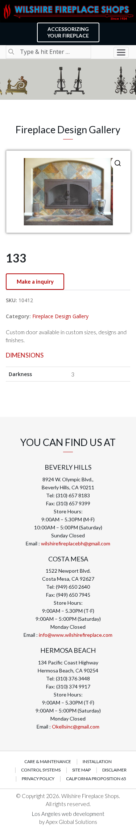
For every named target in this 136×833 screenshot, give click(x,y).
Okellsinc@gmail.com (75, 726)
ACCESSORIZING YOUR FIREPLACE (68, 32)
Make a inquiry (35, 281)
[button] (117, 163)
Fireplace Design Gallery (60, 316)
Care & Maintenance (47, 761)
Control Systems (41, 770)
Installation (97, 761)
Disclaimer (114, 770)
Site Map (81, 770)
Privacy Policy (38, 778)
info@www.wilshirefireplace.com (75, 635)
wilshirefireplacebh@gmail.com (75, 543)
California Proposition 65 (96, 778)
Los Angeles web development (68, 813)
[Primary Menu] (121, 52)
